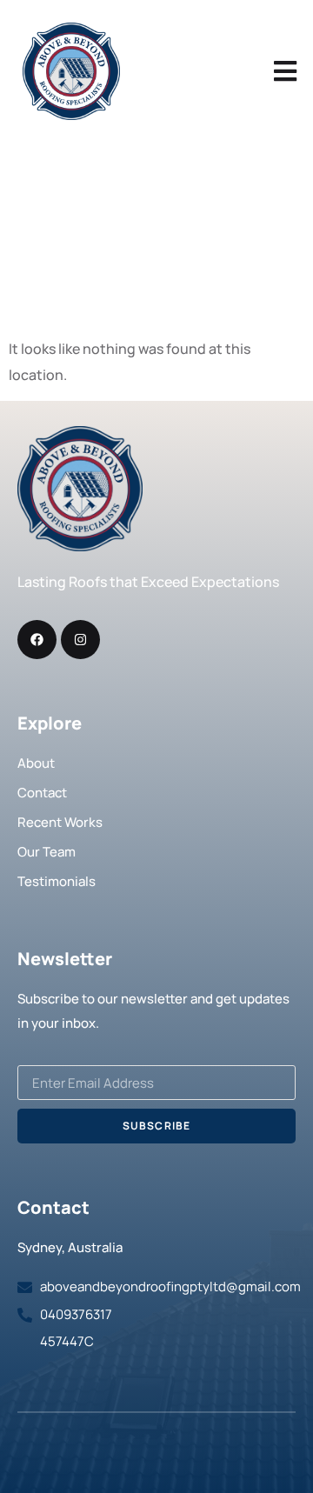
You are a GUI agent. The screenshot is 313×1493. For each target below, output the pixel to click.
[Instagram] (80, 639)
